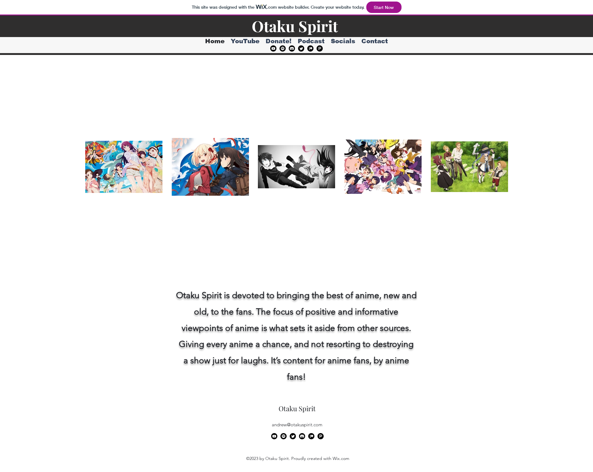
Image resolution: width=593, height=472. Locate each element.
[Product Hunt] (320, 48)
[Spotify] (283, 48)
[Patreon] (310, 48)
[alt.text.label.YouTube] (273, 48)
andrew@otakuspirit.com (297, 425)
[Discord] (292, 48)
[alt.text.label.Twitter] (301, 48)
